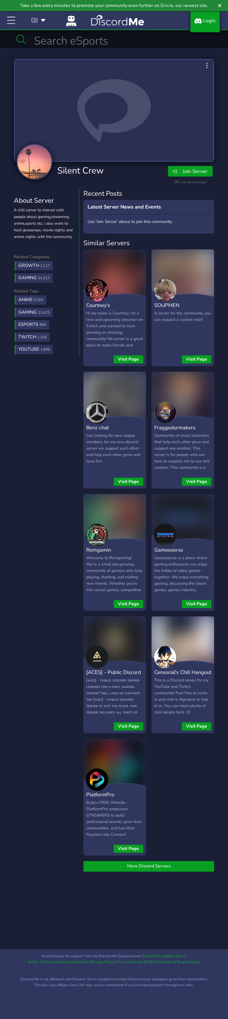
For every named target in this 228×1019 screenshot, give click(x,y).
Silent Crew (80, 171)
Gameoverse (168, 549)
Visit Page (128, 359)
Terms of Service (130, 962)
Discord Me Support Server (164, 956)
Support (193, 962)
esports (32, 324)
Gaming (34, 278)
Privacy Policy (102, 962)
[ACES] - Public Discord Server (113, 676)
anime (30, 300)
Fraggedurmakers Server (174, 431)
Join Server (195, 171)
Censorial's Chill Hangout (182, 672)
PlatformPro (100, 794)
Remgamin (98, 549)
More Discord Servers (149, 866)
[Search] (21, 39)
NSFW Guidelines (160, 962)
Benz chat (97, 427)
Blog (181, 962)
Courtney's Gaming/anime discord (111, 309)
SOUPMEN (167, 305)
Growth (34, 265)
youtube (34, 349)
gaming (34, 312)
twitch (32, 337)
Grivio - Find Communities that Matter (58, 962)
